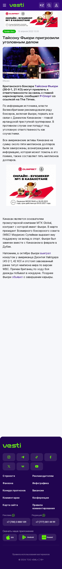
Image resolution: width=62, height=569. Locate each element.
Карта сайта (10, 505)
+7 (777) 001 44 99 (45, 522)
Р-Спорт (45, 96)
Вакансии (38, 490)
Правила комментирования (43, 507)
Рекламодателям (43, 475)
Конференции (40, 497)
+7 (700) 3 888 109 (16, 522)
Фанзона (8, 483)
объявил (17, 277)
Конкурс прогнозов (14, 490)
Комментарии (11, 497)
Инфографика (40, 483)
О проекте (9, 475)
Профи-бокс (9, 31)
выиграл (45, 253)
